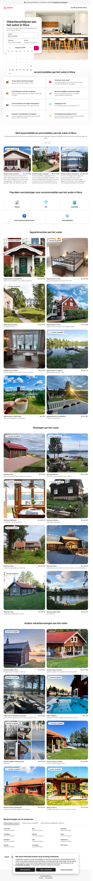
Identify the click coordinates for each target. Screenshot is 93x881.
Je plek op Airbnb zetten (78, 8)
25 (13, 70)
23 (31, 66)
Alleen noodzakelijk (46, 870)
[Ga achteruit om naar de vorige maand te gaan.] (9, 47)
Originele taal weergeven (60, 2)
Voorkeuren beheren (66, 870)
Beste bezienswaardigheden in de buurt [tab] (52, 823)
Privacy (41, 878)
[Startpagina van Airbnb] (8, 7)
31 (9, 73)
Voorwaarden (49, 878)
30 (31, 70)
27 (20, 70)
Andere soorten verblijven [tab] (30, 823)
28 (24, 70)
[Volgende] (49, 142)
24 (9, 70)
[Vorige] (42, 142)
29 (27, 70)
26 (16, 70)
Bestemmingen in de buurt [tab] (11, 823)
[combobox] (22, 36)
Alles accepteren (25, 870)
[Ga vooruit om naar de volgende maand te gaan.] (30, 47)
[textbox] (14, 42)
